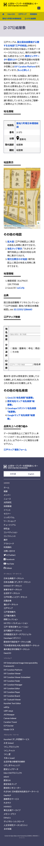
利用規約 (7, 547)
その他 (15, 352)
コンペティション (10, 532)
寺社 (30, 348)
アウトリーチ (9, 543)
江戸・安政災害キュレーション (16, 627)
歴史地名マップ (10, 784)
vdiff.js (6, 707)
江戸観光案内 (9, 615)
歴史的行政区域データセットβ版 (17, 642)
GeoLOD (7, 653)
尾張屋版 (33, 14)
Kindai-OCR (9, 729)
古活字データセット (12, 593)
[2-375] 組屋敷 (30, 18)
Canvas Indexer (10, 718)
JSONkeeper (9, 714)
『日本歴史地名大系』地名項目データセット (21, 645)
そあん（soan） (9, 758)
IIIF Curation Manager (13, 684)
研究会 (7, 528)
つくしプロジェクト (11, 747)
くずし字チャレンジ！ (12, 765)
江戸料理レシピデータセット (15, 597)
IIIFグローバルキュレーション (16, 623)
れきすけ (7, 803)
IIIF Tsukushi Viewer (12, 699)
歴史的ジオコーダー (12, 788)
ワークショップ (10, 521)
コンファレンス (10, 536)
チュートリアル (10, 525)
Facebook (10, 559)
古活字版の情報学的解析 (14, 761)
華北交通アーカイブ (12, 810)
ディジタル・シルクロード (14, 821)
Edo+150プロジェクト (13, 773)
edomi (6, 776)
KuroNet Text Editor (12, 703)
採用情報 (7, 506)
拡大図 (10, 241)
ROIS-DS (35, 835)
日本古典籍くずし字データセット (17, 582)
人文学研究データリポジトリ (15, 825)
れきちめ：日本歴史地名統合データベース (21, 791)
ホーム (6, 487)
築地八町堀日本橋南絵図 (11, 18)
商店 (37, 348)
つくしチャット (9, 750)
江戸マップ (22, 14)
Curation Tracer (10, 722)
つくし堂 (7, 754)
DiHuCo (7, 817)
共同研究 (7, 502)
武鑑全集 (7, 600)
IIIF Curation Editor (12, 688)
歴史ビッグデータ (11, 769)
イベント (7, 510)
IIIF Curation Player (12, 692)
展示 (6, 540)
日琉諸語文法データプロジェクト (17, 634)
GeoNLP (7, 795)
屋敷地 (22, 348)
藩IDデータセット (11, 604)
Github (9, 568)
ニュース (7, 499)
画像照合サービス (11, 799)
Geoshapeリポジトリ (12, 638)
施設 (14, 348)
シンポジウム (9, 517)
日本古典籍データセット (14, 578)
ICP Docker (9, 725)
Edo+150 (11, 14)
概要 (6, 491)
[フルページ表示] (7, 180)
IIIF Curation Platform (24, 66)
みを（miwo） (9, 743)
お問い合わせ (9, 551)
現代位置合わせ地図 (17, 259)
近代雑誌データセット (13, 630)
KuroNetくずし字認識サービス (16, 739)
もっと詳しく (23, 70)
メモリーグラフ (10, 814)
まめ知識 (7, 829)
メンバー (7, 495)
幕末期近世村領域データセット (17, 649)
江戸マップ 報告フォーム (15, 449)
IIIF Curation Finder (12, 681)
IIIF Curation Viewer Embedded (14, 226)
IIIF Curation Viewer (12, 673)
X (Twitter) (10, 555)
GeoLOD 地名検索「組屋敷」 (20, 397)
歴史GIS (12, 59)
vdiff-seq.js (8, 711)
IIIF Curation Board (12, 696)
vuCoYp (20, 287)
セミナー (7, 513)
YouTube (10, 563)
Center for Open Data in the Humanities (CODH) (18, 835)
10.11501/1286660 (23, 309)
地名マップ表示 (14, 248)
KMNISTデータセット (13, 586)
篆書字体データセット (13, 589)
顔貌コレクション (11, 619)
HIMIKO (7, 806)
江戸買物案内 (9, 612)
